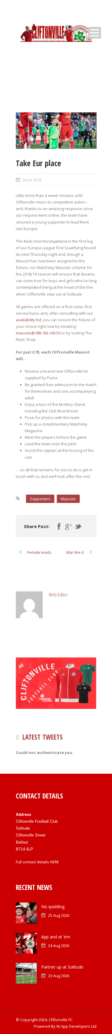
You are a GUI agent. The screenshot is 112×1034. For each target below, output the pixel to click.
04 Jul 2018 (32, 180)
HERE (54, 862)
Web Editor (58, 594)
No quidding (53, 906)
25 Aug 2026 (58, 915)
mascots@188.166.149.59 (38, 333)
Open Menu (94, 33)
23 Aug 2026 (58, 975)
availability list (28, 319)
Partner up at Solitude (62, 967)
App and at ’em (55, 937)
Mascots (68, 498)
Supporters (40, 498)
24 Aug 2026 (58, 945)
